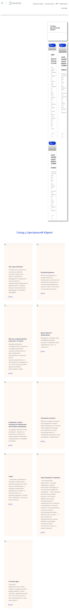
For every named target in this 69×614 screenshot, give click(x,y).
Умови (11, 476)
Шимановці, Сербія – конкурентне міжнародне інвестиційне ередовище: (18, 424)
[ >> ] (10, 297)
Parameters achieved (48, 418)
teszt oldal (64, 8)
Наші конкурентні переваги (50, 477)
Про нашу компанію (16, 267)
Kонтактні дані (49, 4)
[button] (64, 28)
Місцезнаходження (47, 272)
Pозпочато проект (38, 4)
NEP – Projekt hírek (61, 4)
